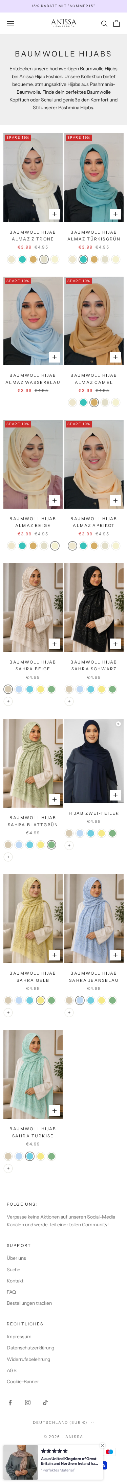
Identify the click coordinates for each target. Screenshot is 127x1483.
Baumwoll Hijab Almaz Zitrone (32, 235)
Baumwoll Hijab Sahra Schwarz (93, 665)
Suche (13, 1270)
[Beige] (55, 259)
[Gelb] (40, 689)
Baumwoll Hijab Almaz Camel (93, 379)
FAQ (11, 1292)
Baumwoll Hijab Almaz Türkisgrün (94, 235)
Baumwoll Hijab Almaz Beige (32, 522)
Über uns (16, 1258)
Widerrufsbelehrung (28, 1359)
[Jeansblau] (19, 689)
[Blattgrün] (51, 689)
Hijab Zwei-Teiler (94, 813)
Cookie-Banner (23, 1381)
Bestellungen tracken (29, 1303)
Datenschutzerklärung (30, 1348)
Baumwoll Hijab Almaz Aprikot (93, 522)
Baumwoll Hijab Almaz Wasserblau (33, 379)
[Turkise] (30, 689)
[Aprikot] (11, 259)
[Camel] (33, 259)
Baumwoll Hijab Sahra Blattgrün (33, 821)
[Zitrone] (44, 259)
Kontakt (15, 1281)
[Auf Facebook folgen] (10, 1402)
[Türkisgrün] (22, 259)
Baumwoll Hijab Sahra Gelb (32, 976)
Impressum (19, 1337)
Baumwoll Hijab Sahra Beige (32, 665)
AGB (12, 1370)
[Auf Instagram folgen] (27, 1402)
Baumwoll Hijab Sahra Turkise (32, 1132)
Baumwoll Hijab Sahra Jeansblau (94, 976)
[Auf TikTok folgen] (45, 1402)
